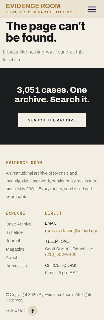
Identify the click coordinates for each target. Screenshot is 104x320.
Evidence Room (41, 8)
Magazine (15, 249)
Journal (13, 240)
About (11, 257)
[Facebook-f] (33, 311)
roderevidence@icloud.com (72, 230)
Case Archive (18, 224)
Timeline (14, 232)
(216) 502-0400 (61, 254)
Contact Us (16, 266)
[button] (92, 10)
